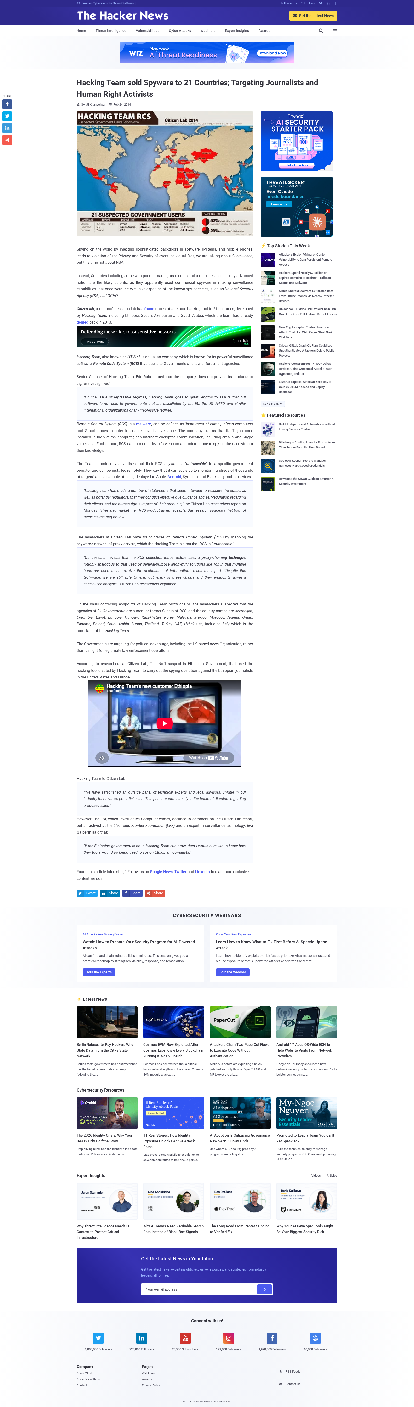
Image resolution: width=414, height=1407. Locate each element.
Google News (161, 871)
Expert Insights (237, 31)
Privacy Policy (151, 1385)
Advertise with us (88, 1379)
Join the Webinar (232, 972)
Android (174, 477)
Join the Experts (99, 972)
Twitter (180, 871)
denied (82, 322)
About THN (84, 1373)
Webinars (208, 31)
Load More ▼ (272, 404)
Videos (316, 1175)
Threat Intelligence (111, 31)
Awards (264, 31)
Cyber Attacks (180, 31)
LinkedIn (202, 871)
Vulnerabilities (148, 31)
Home (81, 31)
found (149, 309)
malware (143, 424)
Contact (82, 1385)
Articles (332, 1175)
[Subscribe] (264, 1289)
